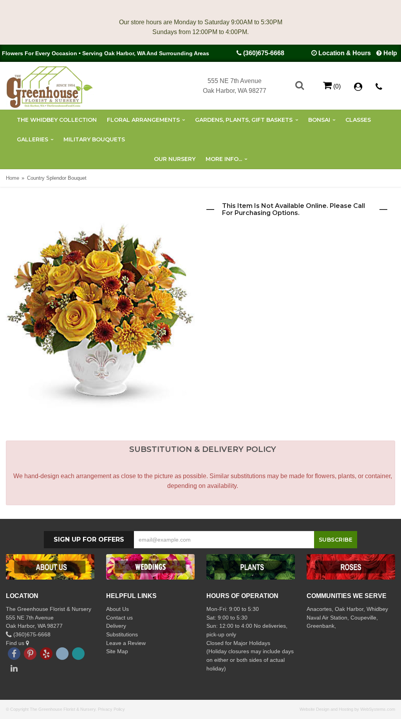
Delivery (116, 626)
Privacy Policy (111, 709)
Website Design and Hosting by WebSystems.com (347, 709)
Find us (16, 643)
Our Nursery (174, 159)
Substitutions (122, 634)
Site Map (117, 651)
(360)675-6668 (263, 53)
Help (390, 53)
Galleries (32, 139)
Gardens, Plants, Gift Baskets (244, 119)
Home (12, 178)
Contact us (119, 617)
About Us (117, 609)
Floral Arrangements (143, 119)
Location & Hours (344, 53)
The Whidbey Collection (57, 119)
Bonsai (319, 119)
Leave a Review (126, 643)
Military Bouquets (94, 139)
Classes (358, 119)
